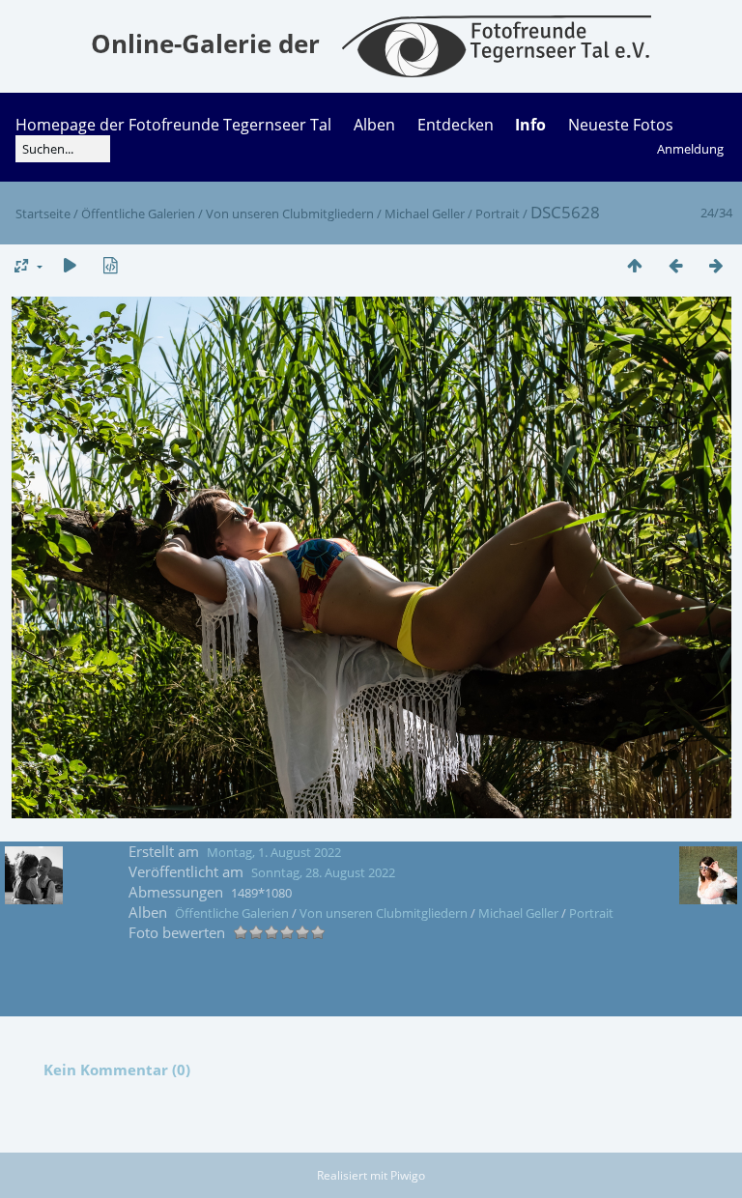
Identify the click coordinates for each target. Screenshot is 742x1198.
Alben (374, 124)
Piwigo (407, 1175)
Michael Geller (425, 213)
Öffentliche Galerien (138, 213)
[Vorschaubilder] (634, 265)
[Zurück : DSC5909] (675, 265)
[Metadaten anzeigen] (110, 265)
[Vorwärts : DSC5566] (716, 265)
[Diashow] (69, 265)
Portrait (497, 213)
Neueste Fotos (620, 124)
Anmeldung (690, 148)
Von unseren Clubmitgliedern (290, 213)
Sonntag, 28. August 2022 (323, 872)
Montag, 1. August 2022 (274, 852)
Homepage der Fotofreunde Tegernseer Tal (173, 124)
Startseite (43, 213)
